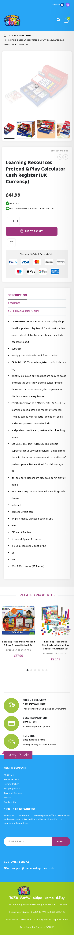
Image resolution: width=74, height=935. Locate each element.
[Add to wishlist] (11, 243)
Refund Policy (11, 784)
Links (55, 4)
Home (5, 35)
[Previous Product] (60, 157)
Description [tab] (17, 295)
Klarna (7, 798)
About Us (9, 775)
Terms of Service (13, 793)
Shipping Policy (12, 789)
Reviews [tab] (14, 303)
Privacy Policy (11, 779)
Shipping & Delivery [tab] (23, 311)
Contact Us (10, 802)
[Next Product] (65, 157)
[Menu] (51, 20)
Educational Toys (21, 35)
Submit (61, 841)
